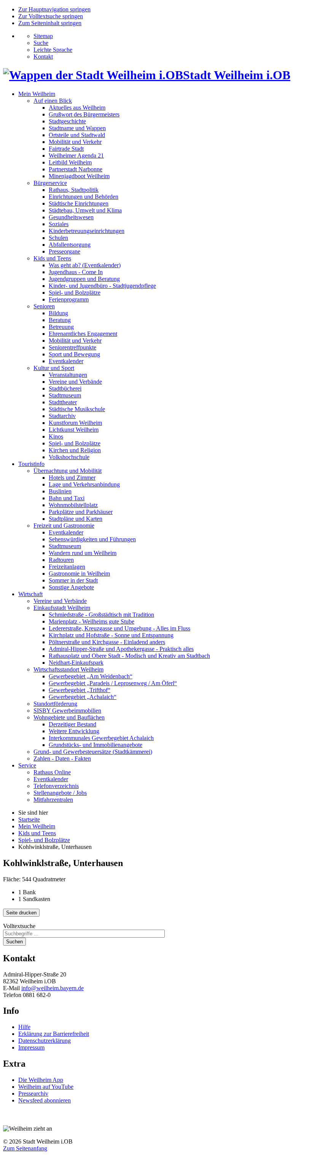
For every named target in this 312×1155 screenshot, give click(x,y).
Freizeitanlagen (67, 566)
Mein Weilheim (36, 94)
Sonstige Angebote (71, 587)
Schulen (58, 238)
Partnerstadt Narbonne (75, 169)
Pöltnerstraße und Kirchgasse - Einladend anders (107, 642)
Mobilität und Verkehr (75, 142)
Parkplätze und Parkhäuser (81, 512)
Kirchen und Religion (75, 450)
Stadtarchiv (62, 416)
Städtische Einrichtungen (78, 203)
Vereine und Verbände (75, 381)
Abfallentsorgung (70, 244)
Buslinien (60, 491)
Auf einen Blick (52, 100)
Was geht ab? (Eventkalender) (85, 265)
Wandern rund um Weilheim (82, 553)
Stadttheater (63, 402)
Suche (40, 43)
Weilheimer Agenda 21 (76, 155)
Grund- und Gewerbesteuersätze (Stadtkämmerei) (92, 751)
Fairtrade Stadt (66, 148)
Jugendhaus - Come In (76, 272)
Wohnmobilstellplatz (73, 505)
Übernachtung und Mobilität (67, 470)
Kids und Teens (52, 258)
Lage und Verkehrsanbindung (84, 484)
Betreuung (61, 327)
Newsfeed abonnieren (44, 1100)
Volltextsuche (19, 926)
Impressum (31, 1047)
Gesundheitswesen (71, 217)
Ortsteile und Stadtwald (77, 135)
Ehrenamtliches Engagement (83, 333)
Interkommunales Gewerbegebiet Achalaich (101, 738)
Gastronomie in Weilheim (79, 573)
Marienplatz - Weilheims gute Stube (91, 621)
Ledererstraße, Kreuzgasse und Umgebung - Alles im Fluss (119, 628)
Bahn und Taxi (66, 498)
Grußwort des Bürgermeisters (84, 114)
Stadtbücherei (65, 388)
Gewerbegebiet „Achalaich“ (82, 697)
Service (27, 765)
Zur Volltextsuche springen (50, 16)
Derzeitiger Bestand (72, 724)
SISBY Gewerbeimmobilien (67, 710)
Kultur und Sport (53, 368)
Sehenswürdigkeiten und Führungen (92, 539)
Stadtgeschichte (67, 121)
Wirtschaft (30, 594)
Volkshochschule (69, 457)
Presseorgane (64, 251)
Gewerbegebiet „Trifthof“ (79, 690)
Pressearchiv (33, 1093)
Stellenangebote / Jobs (60, 793)
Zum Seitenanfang (25, 1148)
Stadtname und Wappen (77, 128)
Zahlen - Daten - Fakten (62, 758)
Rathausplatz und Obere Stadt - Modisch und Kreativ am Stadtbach (129, 655)
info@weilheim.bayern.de (52, 988)
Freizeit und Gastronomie (63, 525)
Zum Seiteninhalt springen (49, 23)
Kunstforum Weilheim (75, 423)
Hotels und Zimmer (72, 477)
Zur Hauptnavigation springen (54, 9)
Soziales (58, 224)
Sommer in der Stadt (73, 580)
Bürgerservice (50, 183)
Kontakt (43, 56)
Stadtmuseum (65, 395)
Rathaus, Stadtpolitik (74, 190)
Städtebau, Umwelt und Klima (85, 210)
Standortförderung (55, 703)
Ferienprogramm (69, 299)
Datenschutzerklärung (44, 1040)
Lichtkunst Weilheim (74, 429)
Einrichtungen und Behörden (83, 196)
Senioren (44, 306)
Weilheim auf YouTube (45, 1086)
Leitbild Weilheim (70, 162)
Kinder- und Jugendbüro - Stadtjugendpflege (102, 285)
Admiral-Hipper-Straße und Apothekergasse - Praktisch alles (121, 649)
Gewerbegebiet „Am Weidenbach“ (90, 676)
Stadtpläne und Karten (75, 518)
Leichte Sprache (52, 49)
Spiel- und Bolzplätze (74, 292)
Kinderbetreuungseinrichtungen (86, 231)
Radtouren (61, 560)
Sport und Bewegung (74, 354)
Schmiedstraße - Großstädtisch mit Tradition (101, 614)
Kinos (56, 436)
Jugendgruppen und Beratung (84, 279)
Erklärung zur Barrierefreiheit (53, 1034)
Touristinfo (31, 464)
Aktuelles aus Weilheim (77, 107)
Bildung (58, 313)
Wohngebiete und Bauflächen (69, 717)
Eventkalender (66, 361)
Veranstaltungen (68, 375)
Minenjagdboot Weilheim (79, 176)
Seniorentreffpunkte (72, 347)
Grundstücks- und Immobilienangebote (95, 745)
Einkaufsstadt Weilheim (61, 608)
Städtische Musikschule (77, 409)
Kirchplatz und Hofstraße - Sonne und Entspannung (111, 635)
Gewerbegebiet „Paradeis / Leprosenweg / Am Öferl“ (113, 683)
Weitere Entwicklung (74, 731)
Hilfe (24, 1027)
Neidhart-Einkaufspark (76, 662)
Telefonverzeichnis (56, 786)
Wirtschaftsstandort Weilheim (68, 669)
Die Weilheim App (40, 1080)
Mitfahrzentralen (53, 799)
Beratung (60, 320)
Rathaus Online (52, 772)
